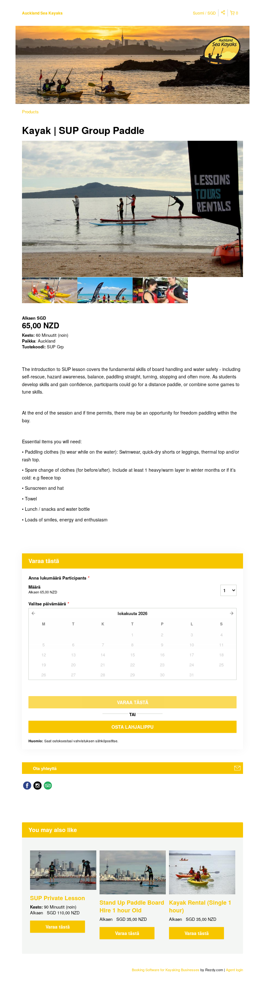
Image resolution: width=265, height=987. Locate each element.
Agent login (234, 969)
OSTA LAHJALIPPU (132, 727)
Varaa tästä (58, 926)
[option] (49, 290)
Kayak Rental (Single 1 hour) (200, 906)
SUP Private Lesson (57, 898)
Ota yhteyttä (45, 768)
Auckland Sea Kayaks (42, 13)
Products (30, 111)
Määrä (42, 589)
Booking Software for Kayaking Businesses (166, 969)
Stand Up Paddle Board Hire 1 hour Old (132, 906)
